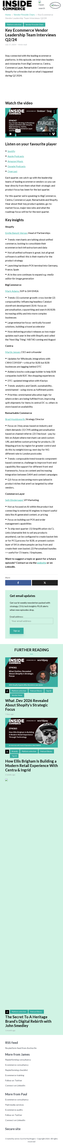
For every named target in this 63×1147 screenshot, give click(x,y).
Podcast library (36, 691)
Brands (15, 751)
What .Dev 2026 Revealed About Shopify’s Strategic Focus (26, 705)
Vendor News (17, 695)
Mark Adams (12, 291)
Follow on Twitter (13, 1080)
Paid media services (14, 1104)
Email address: (16, 616)
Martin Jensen (12, 352)
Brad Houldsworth (15, 419)
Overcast (12, 171)
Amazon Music (15, 161)
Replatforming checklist (16, 1070)
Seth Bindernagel (14, 500)
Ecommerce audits (14, 1109)
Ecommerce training (14, 1075)
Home (8, 14)
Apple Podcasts (15, 156)
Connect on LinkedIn (15, 1085)
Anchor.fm (32, 1048)
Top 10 (48, 691)
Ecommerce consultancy (16, 1065)
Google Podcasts (16, 166)
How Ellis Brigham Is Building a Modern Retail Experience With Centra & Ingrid (31, 765)
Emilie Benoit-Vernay (16, 232)
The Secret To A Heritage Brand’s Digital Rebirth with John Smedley (28, 1021)
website (41, 562)
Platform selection (14, 25)
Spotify (11, 151)
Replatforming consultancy (18, 1059)
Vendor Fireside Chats (24, 14)
